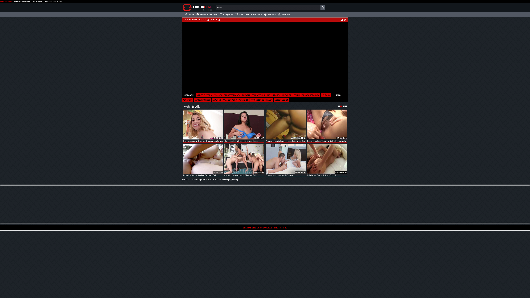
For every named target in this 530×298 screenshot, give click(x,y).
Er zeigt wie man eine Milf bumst (279, 175)
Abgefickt (187, 100)
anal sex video (230, 100)
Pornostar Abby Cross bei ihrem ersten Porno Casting (206, 141)
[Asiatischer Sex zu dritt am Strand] (327, 158)
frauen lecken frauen (261, 100)
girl (269, 95)
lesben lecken (281, 100)
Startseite (186, 179)
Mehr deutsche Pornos (53, 1)
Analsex (218, 95)
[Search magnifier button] (322, 7)
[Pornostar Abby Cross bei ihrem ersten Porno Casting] (203, 124)
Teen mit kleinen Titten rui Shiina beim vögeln (326, 141)
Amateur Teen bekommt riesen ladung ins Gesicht (287, 141)
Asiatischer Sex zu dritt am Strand (321, 175)
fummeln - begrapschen (253, 95)
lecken (276, 95)
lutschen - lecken (291, 95)
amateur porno (204, 95)
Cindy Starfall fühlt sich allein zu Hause (241, 141)
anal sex (217, 100)
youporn (326, 95)
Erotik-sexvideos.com (22, 1)
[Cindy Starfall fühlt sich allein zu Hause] (244, 124)
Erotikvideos (37, 1)
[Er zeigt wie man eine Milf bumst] (286, 159)
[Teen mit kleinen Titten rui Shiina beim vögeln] (327, 124)
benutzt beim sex (232, 95)
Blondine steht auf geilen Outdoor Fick (199, 175)
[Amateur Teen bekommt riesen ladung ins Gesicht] (286, 124)
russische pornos (310, 95)
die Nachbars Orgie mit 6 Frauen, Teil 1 (241, 175)
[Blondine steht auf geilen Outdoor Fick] (203, 159)
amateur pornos (202, 100)
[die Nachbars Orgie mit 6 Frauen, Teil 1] (244, 159)
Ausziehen (244, 100)
